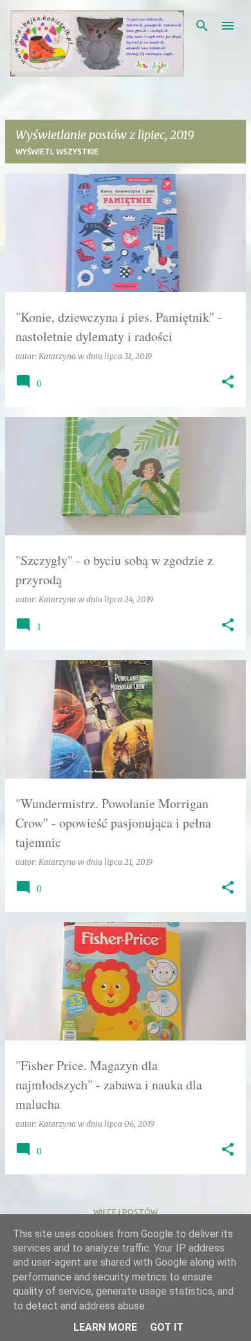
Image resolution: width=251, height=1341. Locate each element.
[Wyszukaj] (202, 25)
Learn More (105, 1327)
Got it (166, 1327)
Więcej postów (125, 1212)
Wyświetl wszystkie (56, 151)
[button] (228, 382)
